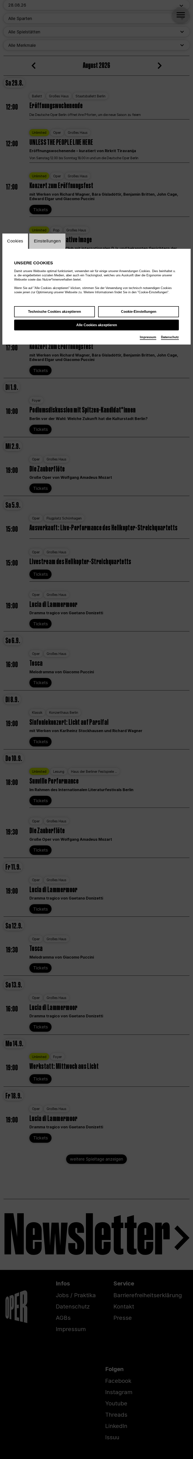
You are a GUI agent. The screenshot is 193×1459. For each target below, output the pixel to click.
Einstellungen (47, 241)
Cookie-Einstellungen (138, 311)
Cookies (15, 241)
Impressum (148, 337)
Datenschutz (170, 337)
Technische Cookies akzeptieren (54, 311)
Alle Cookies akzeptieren (96, 325)
